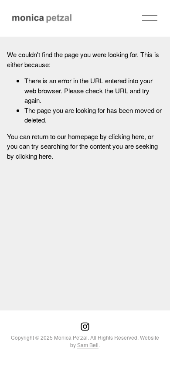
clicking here (126, 136)
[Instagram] (85, 326)
